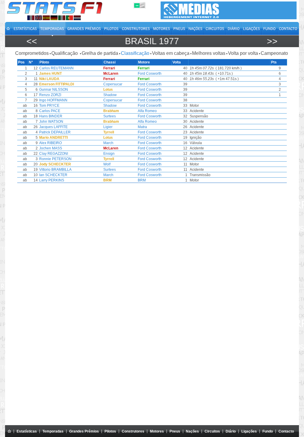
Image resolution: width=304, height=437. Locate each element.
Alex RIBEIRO (50, 143)
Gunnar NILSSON (53, 89)
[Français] (30, 17)
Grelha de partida (100, 53)
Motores (157, 431)
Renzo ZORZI (50, 95)
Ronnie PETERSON (55, 159)
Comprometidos (32, 53)
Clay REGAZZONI (53, 153)
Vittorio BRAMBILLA (55, 170)
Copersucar (112, 84)
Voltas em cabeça (170, 53)
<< (31, 41)
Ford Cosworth (150, 73)
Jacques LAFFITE (53, 127)
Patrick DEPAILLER (55, 132)
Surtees (109, 116)
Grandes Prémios (84, 431)
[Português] (69, 17)
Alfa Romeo (147, 111)
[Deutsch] (54, 17)
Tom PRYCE (49, 105)
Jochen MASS (50, 148)
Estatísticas (27, 431)
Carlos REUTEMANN (56, 68)
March (108, 143)
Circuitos (212, 431)
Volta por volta (243, 53)
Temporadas (53, 431)
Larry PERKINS (51, 180)
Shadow (110, 95)
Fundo (267, 431)
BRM (142, 180)
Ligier (108, 127)
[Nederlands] (77, 17)
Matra (142, 127)
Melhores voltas (208, 53)
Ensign (109, 153)
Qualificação (65, 53)
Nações (192, 431)
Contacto (286, 431)
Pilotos (110, 431)
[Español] (46, 17)
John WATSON (51, 121)
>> (272, 41)
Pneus (175, 431)
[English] (38, 17)
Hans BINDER (50, 116)
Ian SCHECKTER (53, 175)
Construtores (133, 431)
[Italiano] (61, 17)
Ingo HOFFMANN (53, 100)
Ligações (249, 431)
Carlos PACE (49, 111)
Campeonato (274, 53)
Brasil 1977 (152, 41)
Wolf (106, 164)
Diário (231, 431)
